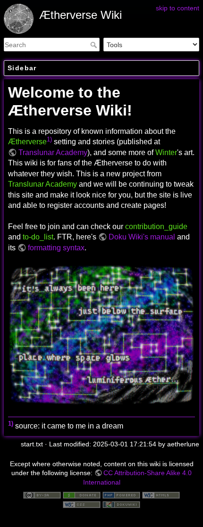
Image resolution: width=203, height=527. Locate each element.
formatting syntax (56, 248)
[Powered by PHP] (121, 494)
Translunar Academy (52, 152)
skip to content (177, 8)
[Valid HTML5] (161, 494)
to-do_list (38, 237)
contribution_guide (156, 226)
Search (94, 44)
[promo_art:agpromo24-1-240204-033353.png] (101, 334)
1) (49, 139)
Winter (166, 152)
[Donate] (82, 494)
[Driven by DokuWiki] (121, 504)
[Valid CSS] (82, 504)
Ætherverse (27, 142)
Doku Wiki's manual (142, 237)
